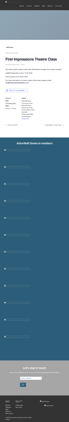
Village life (37, 6)
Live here (29, 6)
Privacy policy (19, 405)
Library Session (12, 125)
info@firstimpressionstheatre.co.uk (17, 82)
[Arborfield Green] (14, 2)
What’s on (50, 6)
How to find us (9, 413)
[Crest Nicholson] (44, 404)
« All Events (9, 47)
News (43, 6)
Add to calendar (17, 90)
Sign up (23, 385)
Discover (22, 6)
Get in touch (58, 6)
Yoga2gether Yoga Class (53, 125)
